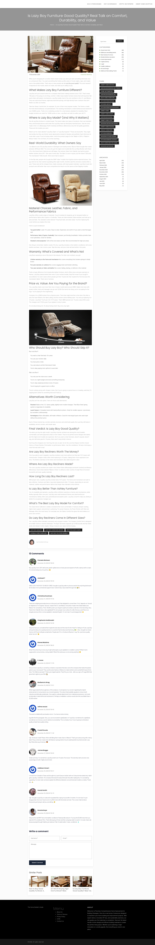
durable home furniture (39, 533)
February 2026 (111, 165)
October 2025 (111, 174)
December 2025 (111, 169)
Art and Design (112, 68)
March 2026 (111, 163)
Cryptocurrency (112, 61)
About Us (59, 912)
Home (52, 25)
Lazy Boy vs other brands (59, 533)
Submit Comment (37, 862)
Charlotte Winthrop (86, 74)
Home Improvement (112, 59)
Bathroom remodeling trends (112, 52)
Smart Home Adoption (144, 4)
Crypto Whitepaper (126, 4)
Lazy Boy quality (36, 530)
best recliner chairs (74, 530)
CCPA (58, 919)
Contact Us (60, 921)
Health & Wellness (112, 66)
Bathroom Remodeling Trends (112, 71)
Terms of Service (62, 914)
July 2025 (111, 181)
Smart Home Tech (112, 50)
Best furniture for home (112, 55)
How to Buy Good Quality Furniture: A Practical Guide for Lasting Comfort (36, 890)
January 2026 (111, 167)
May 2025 (111, 185)
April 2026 (111, 160)
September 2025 (111, 176)
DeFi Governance (110, 4)
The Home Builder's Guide (13, 4)
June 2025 (111, 183)
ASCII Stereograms (94, 4)
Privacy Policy (61, 916)
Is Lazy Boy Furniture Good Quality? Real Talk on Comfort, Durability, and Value (82, 890)
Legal (112, 64)
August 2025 (111, 179)
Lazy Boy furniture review (54, 530)
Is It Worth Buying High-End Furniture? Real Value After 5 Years (60, 890)
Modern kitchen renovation (112, 57)
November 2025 (111, 172)
